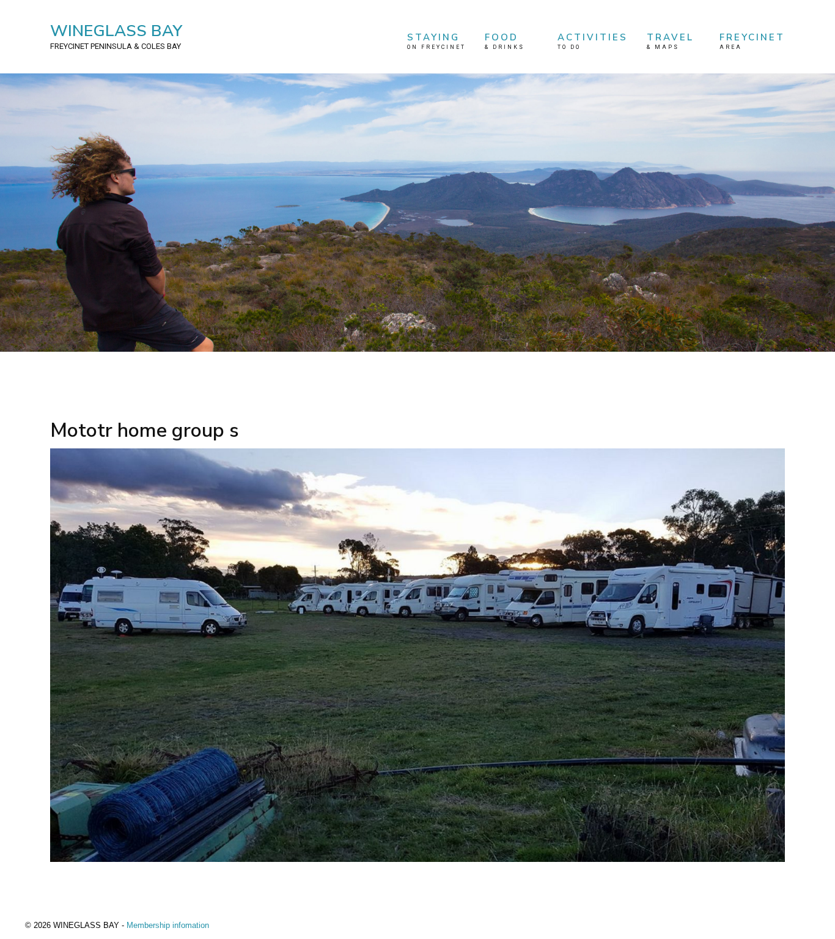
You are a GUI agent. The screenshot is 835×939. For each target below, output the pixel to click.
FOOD (504, 40)
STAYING (436, 40)
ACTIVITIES (592, 40)
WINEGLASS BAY (116, 35)
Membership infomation (168, 925)
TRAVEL (670, 40)
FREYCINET (752, 40)
